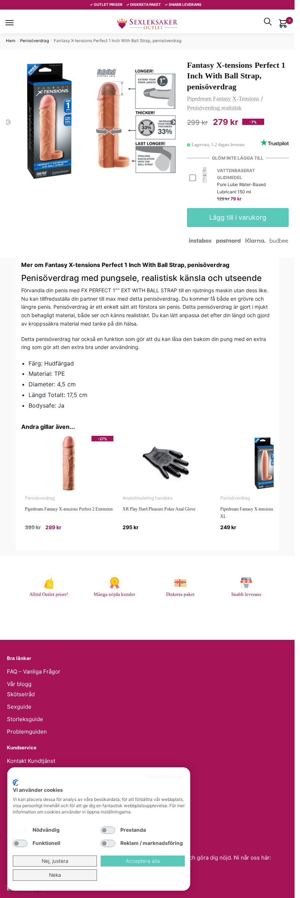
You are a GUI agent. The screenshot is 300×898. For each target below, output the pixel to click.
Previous (7, 122)
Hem (10, 40)
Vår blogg (19, 683)
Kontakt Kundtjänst (31, 760)
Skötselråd (21, 694)
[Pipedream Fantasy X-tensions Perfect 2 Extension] (69, 463)
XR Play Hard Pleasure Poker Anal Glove (159, 509)
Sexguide (19, 706)
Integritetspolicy (166, 776)
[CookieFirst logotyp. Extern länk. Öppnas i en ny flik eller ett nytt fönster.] (15, 782)
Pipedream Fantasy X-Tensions (223, 99)
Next (173, 122)
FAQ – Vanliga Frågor (33, 671)
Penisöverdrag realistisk (214, 108)
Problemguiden (27, 731)
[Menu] (16, 22)
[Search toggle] (268, 21)
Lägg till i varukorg (237, 217)
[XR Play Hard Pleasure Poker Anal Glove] (167, 463)
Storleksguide (25, 719)
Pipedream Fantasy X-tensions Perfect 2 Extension (69, 509)
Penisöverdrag (34, 40)
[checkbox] (20, 830)
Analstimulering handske (148, 498)
